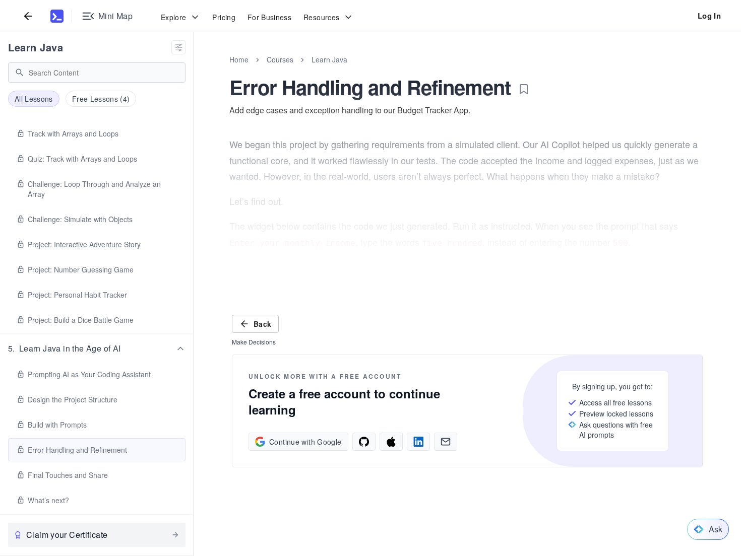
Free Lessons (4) (101, 99)
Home (239, 59)
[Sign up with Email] (445, 442)
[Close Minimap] (194, 70)
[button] (97, 348)
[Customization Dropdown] (178, 47)
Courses (280, 59)
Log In (709, 15)
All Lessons (34, 99)
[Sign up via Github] (364, 442)
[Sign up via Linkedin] (418, 442)
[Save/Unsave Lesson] (524, 89)
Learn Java (35, 47)
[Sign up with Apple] (391, 442)
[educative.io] (57, 16)
